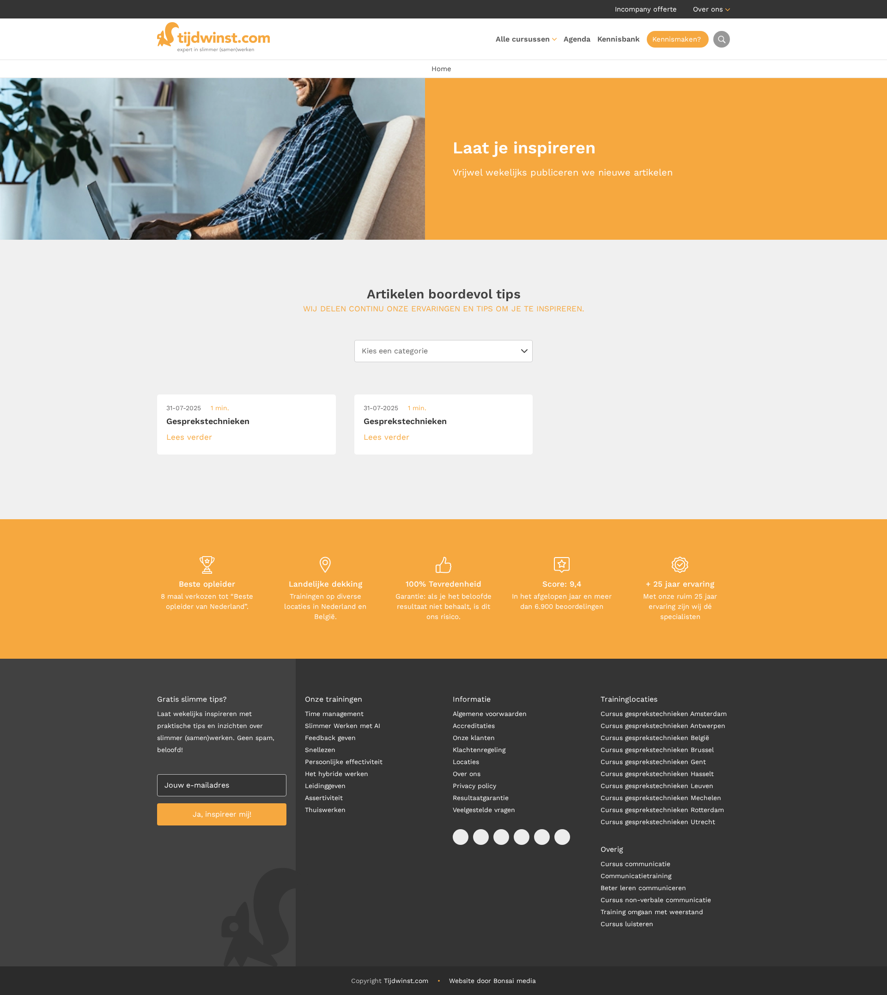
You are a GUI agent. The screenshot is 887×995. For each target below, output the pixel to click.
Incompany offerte (646, 9)
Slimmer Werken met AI (342, 725)
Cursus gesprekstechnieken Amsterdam (664, 713)
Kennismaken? (676, 39)
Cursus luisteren (627, 924)
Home (441, 69)
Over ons (708, 9)
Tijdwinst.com (406, 980)
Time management (334, 713)
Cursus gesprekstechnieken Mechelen (661, 797)
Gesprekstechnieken (207, 421)
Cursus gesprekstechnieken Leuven (657, 785)
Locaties (466, 761)
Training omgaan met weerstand (652, 912)
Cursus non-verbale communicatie (656, 900)
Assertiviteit (324, 797)
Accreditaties (474, 725)
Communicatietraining (636, 876)
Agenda (577, 39)
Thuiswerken (325, 809)
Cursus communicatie (635, 864)
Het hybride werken (336, 773)
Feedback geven (330, 737)
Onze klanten (474, 737)
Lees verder (189, 437)
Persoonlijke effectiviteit (344, 761)
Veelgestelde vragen (484, 809)
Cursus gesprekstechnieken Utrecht (658, 821)
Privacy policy (474, 785)
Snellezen (320, 749)
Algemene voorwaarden (490, 713)
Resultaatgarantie (481, 797)
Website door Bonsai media (492, 980)
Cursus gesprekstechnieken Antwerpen (663, 725)
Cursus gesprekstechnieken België (655, 737)
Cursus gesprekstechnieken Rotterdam (662, 809)
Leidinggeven (325, 785)
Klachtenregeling (479, 749)
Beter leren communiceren (643, 888)
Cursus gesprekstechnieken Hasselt (657, 773)
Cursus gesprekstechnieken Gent (653, 761)
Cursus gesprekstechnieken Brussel (657, 749)
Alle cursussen (523, 39)
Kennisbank (618, 39)
